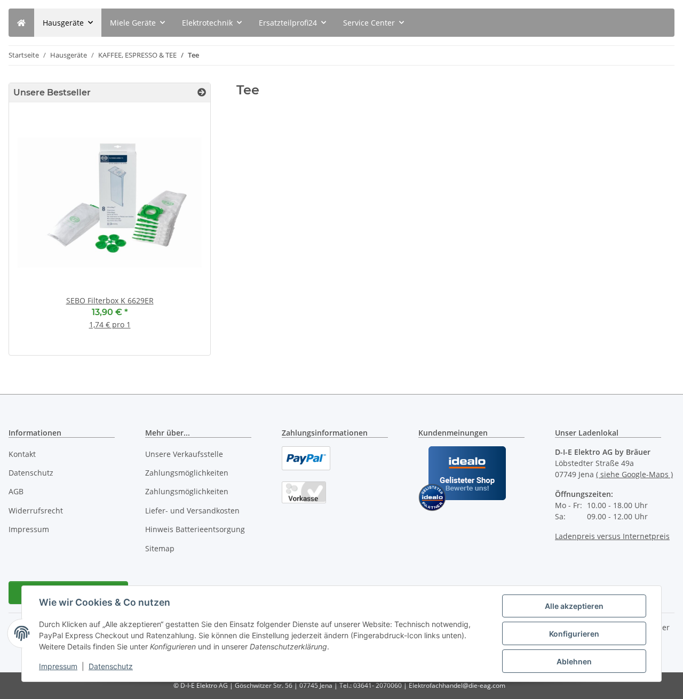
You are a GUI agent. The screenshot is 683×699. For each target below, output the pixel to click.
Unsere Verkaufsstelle (184, 454)
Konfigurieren (574, 633)
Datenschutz (111, 666)
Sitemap (159, 548)
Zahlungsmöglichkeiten (186, 473)
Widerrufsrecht (36, 510)
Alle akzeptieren (574, 605)
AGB (16, 491)
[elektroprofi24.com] (21, 23)
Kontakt (22, 454)
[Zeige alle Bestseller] (201, 92)
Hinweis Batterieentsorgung (195, 529)
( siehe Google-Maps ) (634, 474)
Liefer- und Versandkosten (192, 510)
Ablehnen (574, 661)
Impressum (58, 666)
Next (184, 232)
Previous (35, 232)
